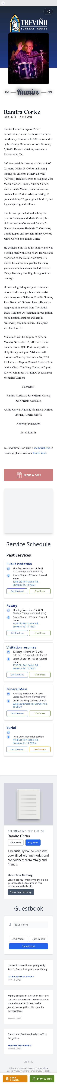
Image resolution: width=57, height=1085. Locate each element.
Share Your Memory (20, 892)
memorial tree (42, 448)
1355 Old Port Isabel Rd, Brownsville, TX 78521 (25, 583)
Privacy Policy (19, 1071)
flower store (39, 453)
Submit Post (28, 946)
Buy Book (33, 842)
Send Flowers (40, 749)
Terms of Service (37, 1071)
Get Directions (17, 591)
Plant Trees (40, 591)
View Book (15, 842)
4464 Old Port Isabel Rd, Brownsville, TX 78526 (25, 741)
